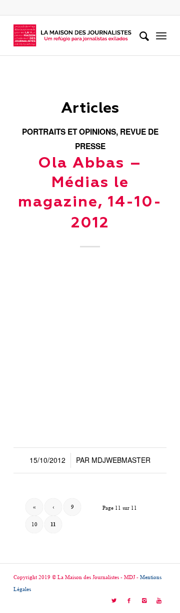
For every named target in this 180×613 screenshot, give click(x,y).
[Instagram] (144, 600)
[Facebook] (129, 600)
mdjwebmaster (121, 460)
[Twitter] (114, 600)
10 (35, 524)
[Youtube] (159, 600)
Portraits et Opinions (69, 131)
